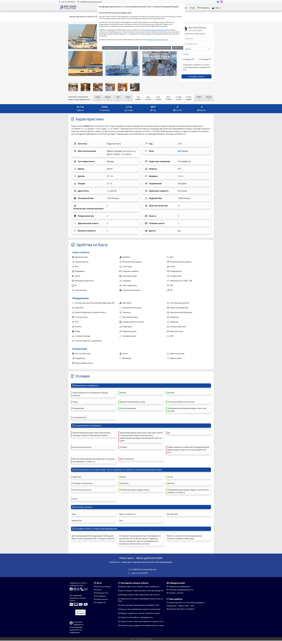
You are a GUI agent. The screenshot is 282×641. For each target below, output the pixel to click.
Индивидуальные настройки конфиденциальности (120, 48)
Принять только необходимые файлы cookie (155, 48)
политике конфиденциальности (154, 30)
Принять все (177, 48)
